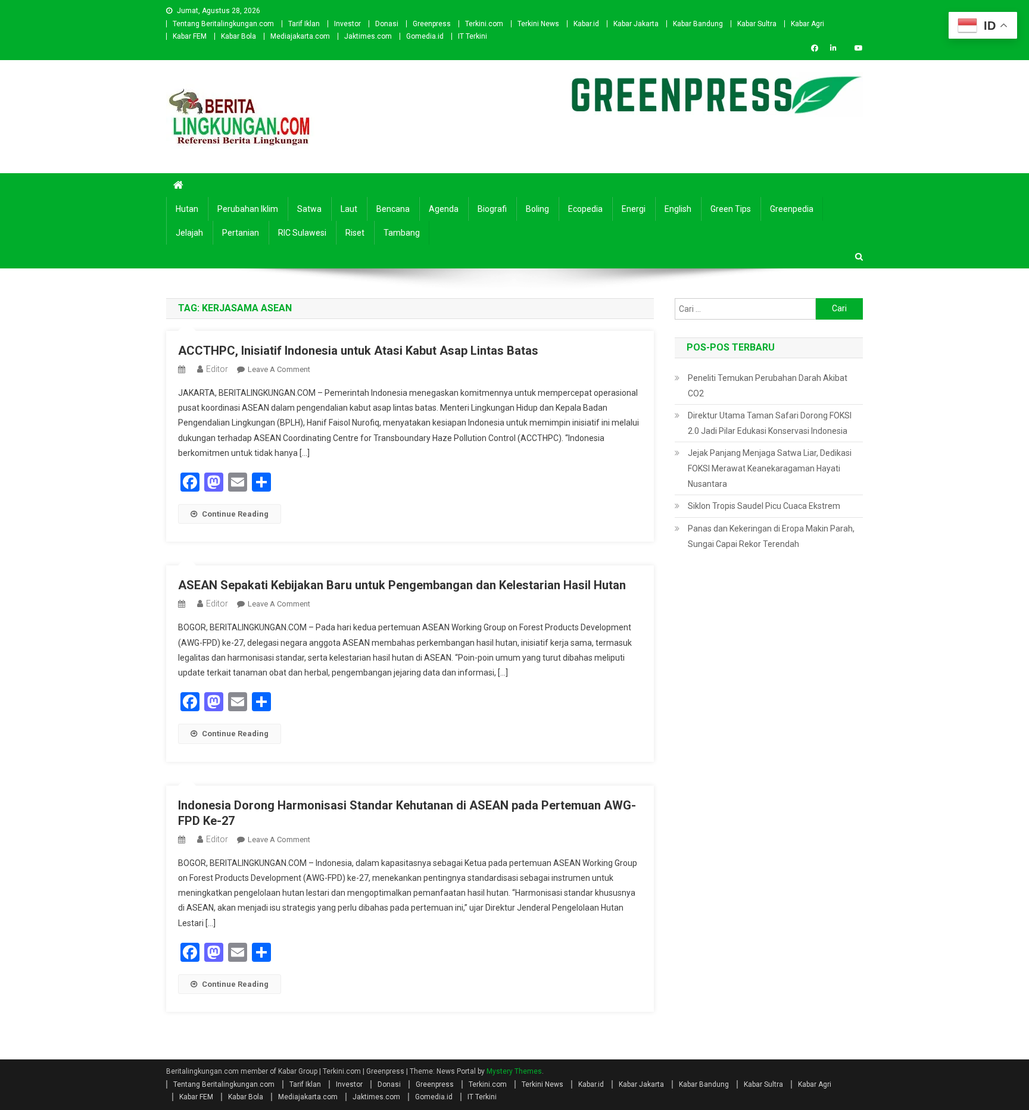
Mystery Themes (514, 1071)
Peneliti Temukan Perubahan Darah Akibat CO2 (767, 385)
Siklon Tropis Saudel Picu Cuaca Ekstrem (764, 506)
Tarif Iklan (304, 24)
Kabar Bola (238, 36)
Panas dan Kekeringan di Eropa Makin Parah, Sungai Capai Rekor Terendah (771, 536)
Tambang (401, 232)
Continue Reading (235, 513)
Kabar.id (586, 24)
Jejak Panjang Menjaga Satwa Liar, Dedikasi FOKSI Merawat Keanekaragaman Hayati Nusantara (770, 468)
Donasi (386, 24)
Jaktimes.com (368, 36)
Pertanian (240, 232)
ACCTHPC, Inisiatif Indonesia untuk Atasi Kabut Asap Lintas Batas (358, 350)
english (678, 209)
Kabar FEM (190, 36)
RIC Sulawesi (302, 232)
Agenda (444, 209)
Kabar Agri (807, 24)
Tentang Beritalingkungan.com (223, 24)
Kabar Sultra (757, 24)
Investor (347, 24)
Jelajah (189, 232)
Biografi (492, 209)
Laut (349, 209)
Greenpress (432, 24)
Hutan (187, 209)
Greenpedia (791, 209)
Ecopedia (585, 209)
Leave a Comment (279, 369)
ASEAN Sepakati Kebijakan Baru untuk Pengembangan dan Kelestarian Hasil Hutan (402, 585)
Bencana (393, 209)
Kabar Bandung (698, 24)
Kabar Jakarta (636, 24)
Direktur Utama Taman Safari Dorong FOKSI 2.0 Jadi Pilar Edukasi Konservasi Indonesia (770, 423)
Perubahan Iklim (247, 209)
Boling (537, 209)
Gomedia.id (425, 36)
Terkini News (538, 24)
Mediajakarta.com (300, 36)
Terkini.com (484, 24)
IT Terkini (472, 36)
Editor (217, 369)
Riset (354, 232)
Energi (634, 209)
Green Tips (730, 209)
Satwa (309, 209)
